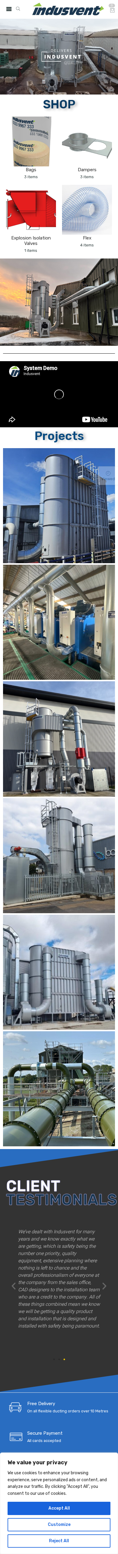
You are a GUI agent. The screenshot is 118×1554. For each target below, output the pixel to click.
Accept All (59, 1508)
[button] (13, 1286)
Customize (59, 1524)
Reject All (59, 1540)
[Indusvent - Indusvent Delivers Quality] (68, 9)
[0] (112, 11)
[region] (59, 1503)
